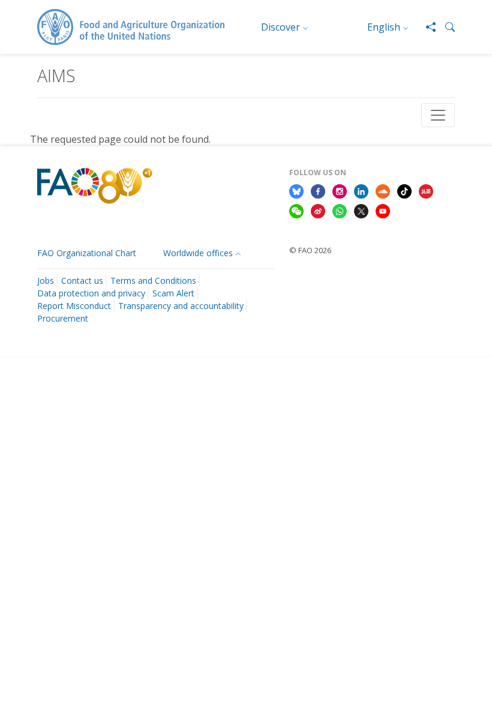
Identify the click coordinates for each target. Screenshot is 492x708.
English (383, 27)
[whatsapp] (339, 210)
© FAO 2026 (310, 250)
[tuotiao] (426, 190)
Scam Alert (173, 293)
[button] (445, 27)
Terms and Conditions (153, 280)
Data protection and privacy (91, 293)
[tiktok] (404, 190)
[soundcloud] (383, 190)
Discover (280, 27)
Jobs (45, 280)
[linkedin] (361, 190)
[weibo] (318, 210)
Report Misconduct (74, 305)
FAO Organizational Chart (86, 253)
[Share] (426, 27)
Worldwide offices (198, 253)
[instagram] (339, 190)
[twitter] (361, 210)
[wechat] (296, 210)
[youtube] (383, 210)
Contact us (82, 280)
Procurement (62, 318)
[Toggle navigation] (438, 115)
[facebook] (318, 190)
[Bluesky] (296, 190)
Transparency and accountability (181, 305)
